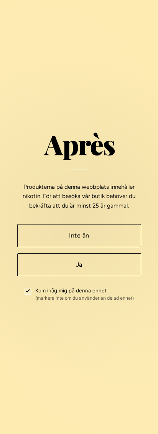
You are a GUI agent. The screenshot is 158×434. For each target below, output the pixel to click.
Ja (79, 264)
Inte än (79, 235)
